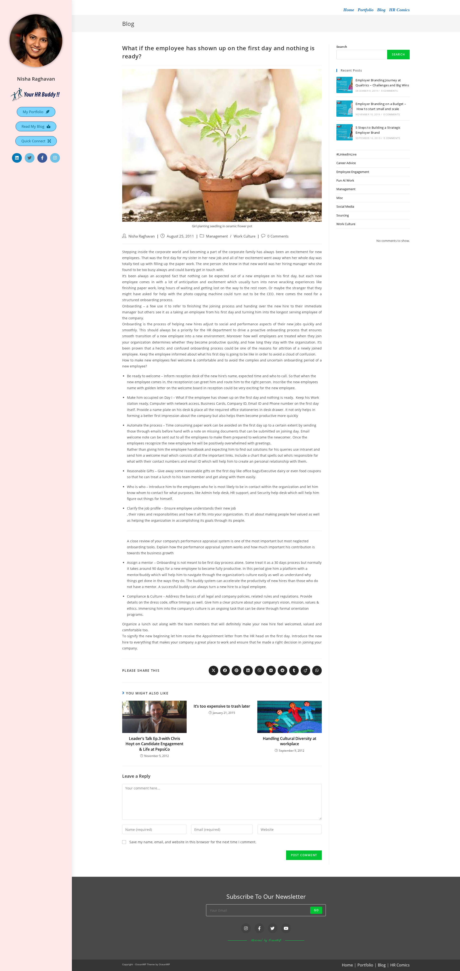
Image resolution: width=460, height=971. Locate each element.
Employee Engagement (352, 172)
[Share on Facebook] (225, 670)
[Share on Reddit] (282, 670)
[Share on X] (213, 670)
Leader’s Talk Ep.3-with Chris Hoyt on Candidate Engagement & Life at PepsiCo (154, 744)
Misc (339, 198)
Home (348, 9)
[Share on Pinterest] (236, 670)
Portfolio (366, 9)
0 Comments (277, 236)
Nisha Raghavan (36, 79)
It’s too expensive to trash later (222, 706)
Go (316, 910)
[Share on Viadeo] (305, 670)
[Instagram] (55, 158)
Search (341, 46)
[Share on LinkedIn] (248, 670)
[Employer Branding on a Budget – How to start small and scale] (344, 108)
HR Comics (399, 9)
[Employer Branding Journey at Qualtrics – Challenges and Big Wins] (344, 85)
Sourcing (342, 215)
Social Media (345, 206)
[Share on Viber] (259, 670)
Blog (381, 9)
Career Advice (346, 163)
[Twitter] (29, 158)
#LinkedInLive (346, 154)
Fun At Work (345, 180)
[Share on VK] (271, 670)
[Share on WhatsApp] (317, 670)
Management (217, 236)
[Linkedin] (17, 158)
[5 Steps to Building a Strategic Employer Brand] (344, 132)
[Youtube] (286, 928)
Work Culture (244, 236)
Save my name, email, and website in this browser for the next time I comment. (192, 842)
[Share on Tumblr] (294, 670)
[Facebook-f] (42, 158)
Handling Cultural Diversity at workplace (289, 741)
